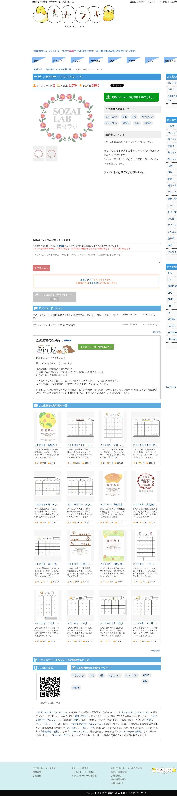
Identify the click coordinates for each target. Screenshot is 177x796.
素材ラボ (38, 69)
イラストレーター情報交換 (84, 775)
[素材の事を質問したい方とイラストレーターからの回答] (117, 62)
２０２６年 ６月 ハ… (145, 564)
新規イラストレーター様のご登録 (126, 768)
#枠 (134, 116)
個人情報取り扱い (119, 779)
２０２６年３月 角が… (112, 623)
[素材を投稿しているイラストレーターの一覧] (61, 62)
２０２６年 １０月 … (46, 623)
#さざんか (111, 116)
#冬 (137, 123)
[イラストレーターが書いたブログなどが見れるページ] (154, 62)
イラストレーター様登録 (158, 2)
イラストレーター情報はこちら (96, 347)
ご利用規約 (116, 775)
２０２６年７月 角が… (79, 504)
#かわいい (147, 116)
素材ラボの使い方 (119, 772)
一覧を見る (156, 332)
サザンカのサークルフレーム (52, 712)
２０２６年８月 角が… (46, 504)
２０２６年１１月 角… (145, 445)
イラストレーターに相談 (83, 772)
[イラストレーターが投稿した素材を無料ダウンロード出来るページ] (42, 62)
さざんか (71, 727)
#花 (125, 116)
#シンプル (111, 123)
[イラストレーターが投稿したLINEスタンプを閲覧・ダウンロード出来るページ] (80, 62)
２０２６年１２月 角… (79, 445)
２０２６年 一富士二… (79, 564)
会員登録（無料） (137, 2)
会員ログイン (87, 279)
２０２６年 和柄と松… (112, 564)
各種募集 (37, 775)
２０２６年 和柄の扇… (112, 504)
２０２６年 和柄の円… (46, 445)
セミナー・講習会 (80, 768)
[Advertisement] (148, 26)
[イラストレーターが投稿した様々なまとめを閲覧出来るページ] (98, 62)
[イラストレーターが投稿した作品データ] (136, 62)
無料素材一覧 (65, 69)
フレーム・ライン (78, 731)
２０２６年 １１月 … (145, 623)
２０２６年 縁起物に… (145, 504)
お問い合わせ (117, 783)
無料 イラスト (81, 716)
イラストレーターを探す (44, 768)
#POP (126, 122)
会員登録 (60, 246)
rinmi (68, 340)
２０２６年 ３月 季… (46, 564)
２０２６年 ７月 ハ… (112, 445)
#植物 (148, 123)
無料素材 (50, 69)
